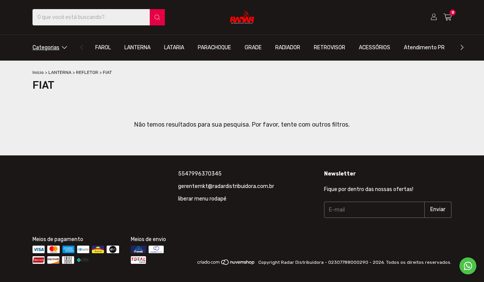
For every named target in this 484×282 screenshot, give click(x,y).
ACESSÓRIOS (374, 47)
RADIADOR (287, 47)
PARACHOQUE (214, 47)
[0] (447, 17)
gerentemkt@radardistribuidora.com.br (226, 186)
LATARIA (174, 47)
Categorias (46, 47)
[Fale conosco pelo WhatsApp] (467, 265)
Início (38, 72)
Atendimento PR (424, 47)
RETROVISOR (329, 47)
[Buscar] (157, 17)
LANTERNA (137, 47)
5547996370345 (200, 174)
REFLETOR (87, 72)
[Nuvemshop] (226, 264)
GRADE (253, 47)
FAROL (103, 47)
